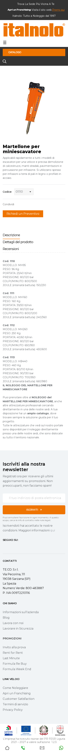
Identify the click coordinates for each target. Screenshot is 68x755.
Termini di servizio (15, 704)
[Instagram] (10, 546)
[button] (58, 10)
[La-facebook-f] (4, 546)
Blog (6, 617)
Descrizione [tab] (11, 235)
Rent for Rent (13, 652)
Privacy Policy (13, 709)
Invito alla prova (14, 647)
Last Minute (11, 658)
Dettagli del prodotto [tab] (18, 242)
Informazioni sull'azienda (21, 612)
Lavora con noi (13, 623)
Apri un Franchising (17, 693)
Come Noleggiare (15, 688)
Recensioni (11, 249)
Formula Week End (17, 669)
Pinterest (30, 204)
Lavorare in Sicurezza (18, 628)
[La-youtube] (17, 546)
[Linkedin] (23, 546)
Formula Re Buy (15, 663)
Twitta (24, 204)
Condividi (19, 204)
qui (52, 530)
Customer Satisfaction (18, 699)
